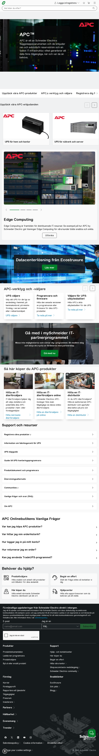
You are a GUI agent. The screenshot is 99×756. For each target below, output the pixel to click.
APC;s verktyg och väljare (56, 93)
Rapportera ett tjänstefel (14, 690)
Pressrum (7, 698)
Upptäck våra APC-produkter (19, 93)
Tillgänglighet (8, 694)
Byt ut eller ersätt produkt (14, 663)
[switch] (5, 751)
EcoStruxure (55, 683)
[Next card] (94, 105)
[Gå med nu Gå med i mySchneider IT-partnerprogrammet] (49, 353)
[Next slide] (92, 288)
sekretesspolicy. (41, 618)
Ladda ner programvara (14, 656)
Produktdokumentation (13, 652)
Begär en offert (57, 659)
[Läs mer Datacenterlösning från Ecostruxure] (49, 267)
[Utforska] (49, 235)
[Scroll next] (97, 93)
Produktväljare (9, 659)
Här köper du (56, 656)
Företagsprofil (9, 686)
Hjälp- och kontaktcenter (61, 652)
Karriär (6, 683)
